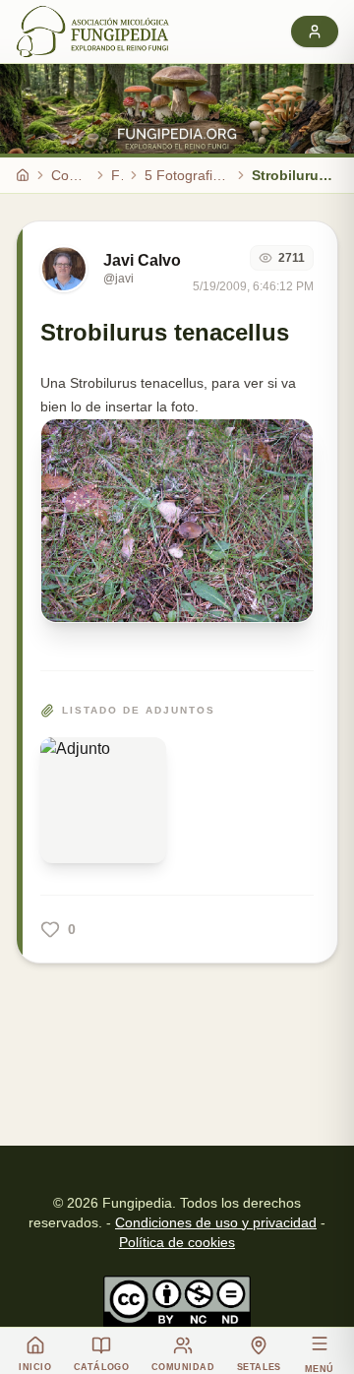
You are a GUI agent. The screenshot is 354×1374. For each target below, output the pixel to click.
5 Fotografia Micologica (187, 175)
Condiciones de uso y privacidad (216, 1222)
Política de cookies (177, 1242)
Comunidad (70, 175)
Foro (117, 175)
